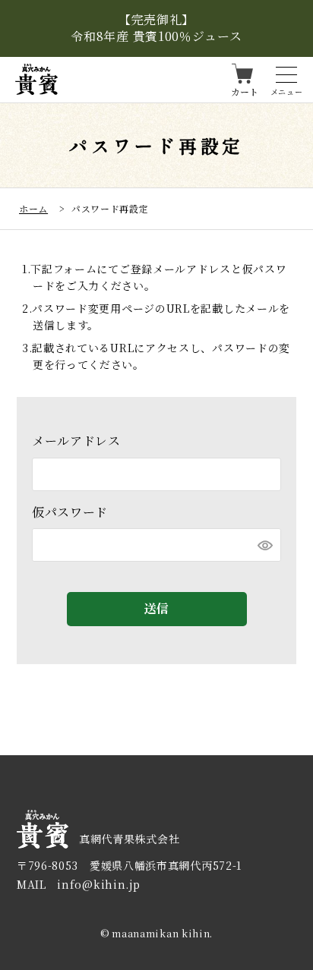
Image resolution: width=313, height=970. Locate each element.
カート (244, 90)
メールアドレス (76, 440)
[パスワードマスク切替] (265, 545)
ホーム (33, 208)
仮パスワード (70, 512)
